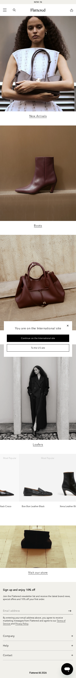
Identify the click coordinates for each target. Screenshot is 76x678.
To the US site (38, 347)
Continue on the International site (38, 338)
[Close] (67, 325)
